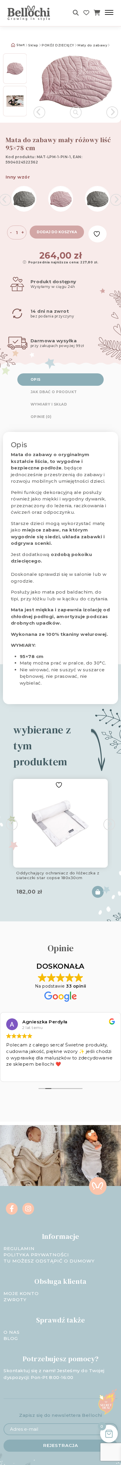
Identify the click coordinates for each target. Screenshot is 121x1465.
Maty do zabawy (92, 45)
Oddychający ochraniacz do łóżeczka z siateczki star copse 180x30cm (57, 875)
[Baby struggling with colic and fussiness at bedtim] (90, 1155)
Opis (36, 379)
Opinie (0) (41, 416)
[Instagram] (28, 1209)
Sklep (33, 45)
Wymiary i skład (49, 404)
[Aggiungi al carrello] (98, 892)
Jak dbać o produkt (54, 392)
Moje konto (21, 1293)
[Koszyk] (97, 13)
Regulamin (19, 1248)
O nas (12, 1332)
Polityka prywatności (36, 1254)
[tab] (60, 379)
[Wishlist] (86, 13)
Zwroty (15, 1299)
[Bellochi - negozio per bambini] (32, 13)
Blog (11, 1338)
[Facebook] (12, 1209)
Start (20, 45)
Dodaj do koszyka (57, 232)
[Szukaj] (76, 13)
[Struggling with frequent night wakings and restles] (30, 1155)
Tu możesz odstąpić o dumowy (49, 1261)
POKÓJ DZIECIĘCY (58, 45)
